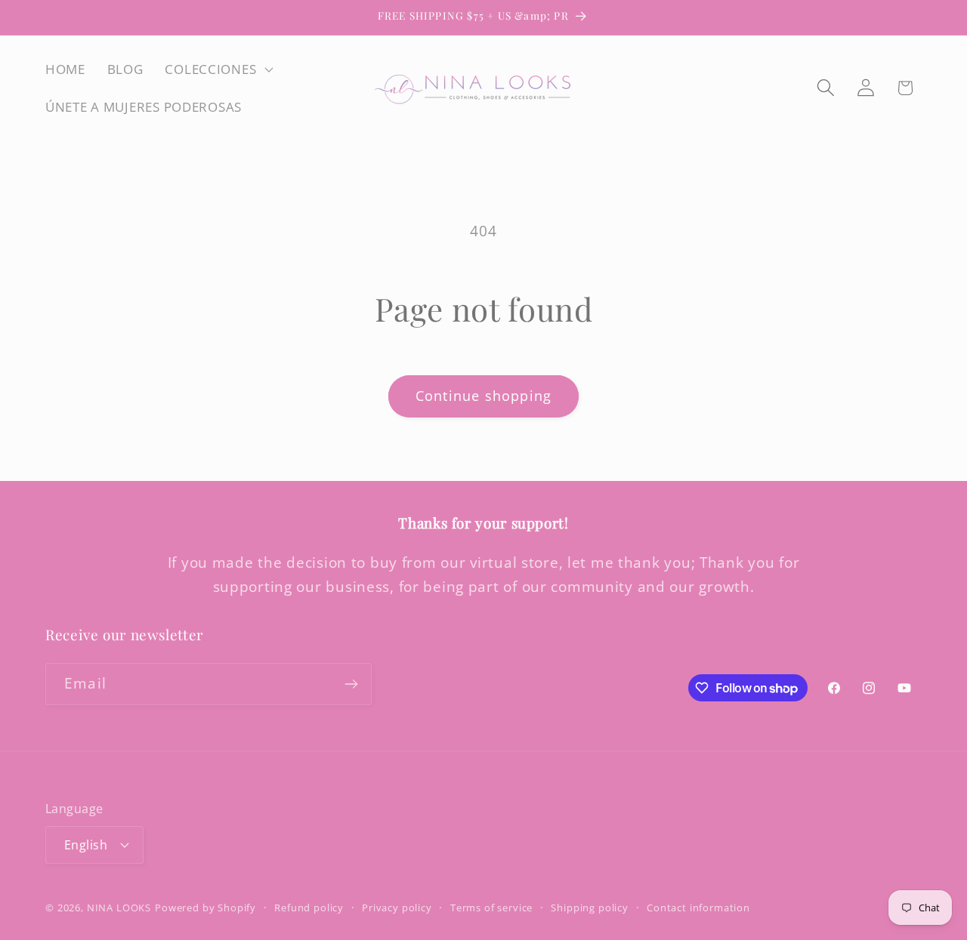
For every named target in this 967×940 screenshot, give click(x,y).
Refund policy (309, 907)
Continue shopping (483, 396)
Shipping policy (590, 907)
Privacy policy (397, 907)
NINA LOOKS (119, 907)
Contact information (698, 907)
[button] (217, 69)
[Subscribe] (351, 684)
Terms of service (491, 907)
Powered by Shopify (205, 907)
